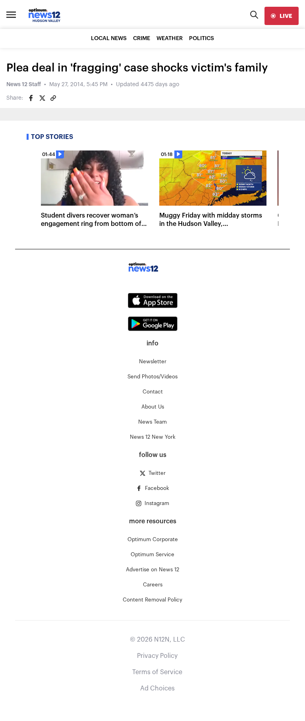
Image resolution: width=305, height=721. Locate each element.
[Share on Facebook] (31, 98)
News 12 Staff (23, 84)
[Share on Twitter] (42, 98)
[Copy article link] (53, 98)
